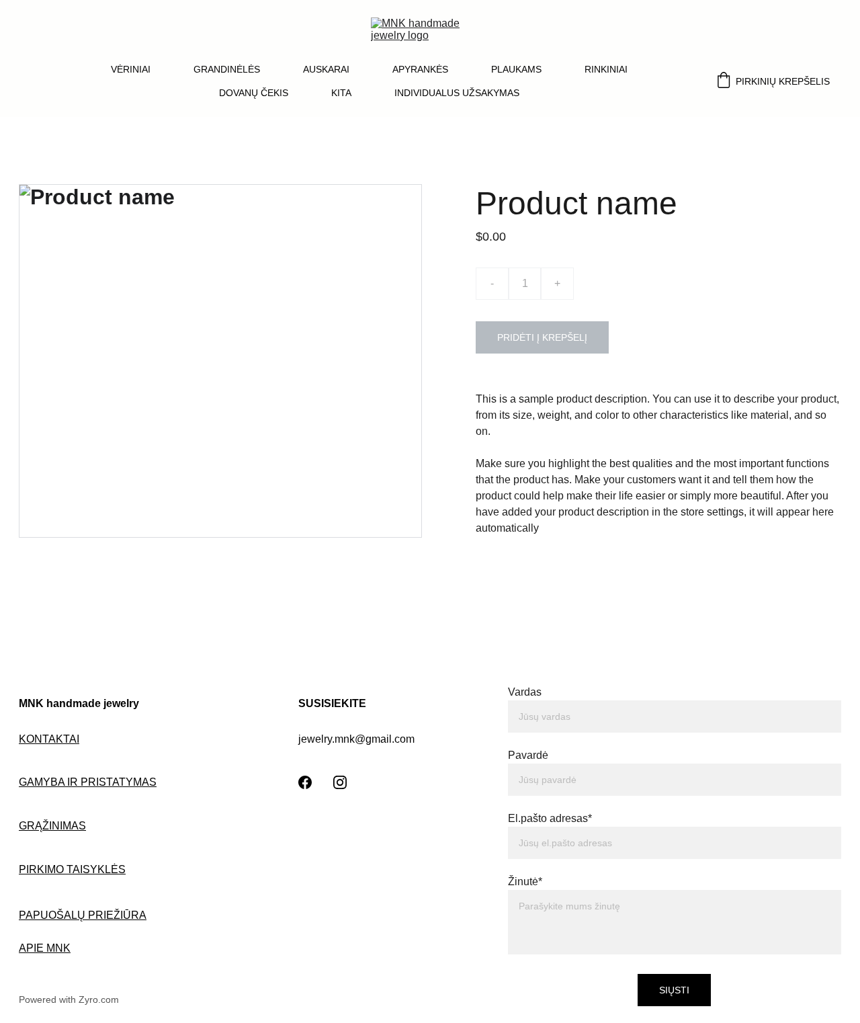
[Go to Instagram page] (340, 782)
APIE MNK (45, 948)
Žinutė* (525, 881)
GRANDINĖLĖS (227, 69)
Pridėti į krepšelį (542, 337)
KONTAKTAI (49, 739)
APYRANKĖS (420, 69)
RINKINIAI (606, 69)
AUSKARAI (326, 69)
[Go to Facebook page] (305, 782)
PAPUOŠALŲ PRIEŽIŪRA (82, 915)
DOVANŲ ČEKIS (253, 92)
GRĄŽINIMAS (52, 825)
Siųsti (674, 990)
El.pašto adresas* (550, 818)
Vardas (525, 692)
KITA (341, 92)
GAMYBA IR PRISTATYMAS (88, 782)
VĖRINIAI (130, 69)
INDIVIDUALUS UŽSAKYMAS (456, 92)
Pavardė (528, 755)
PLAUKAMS (516, 69)
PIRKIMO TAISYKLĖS (72, 869)
